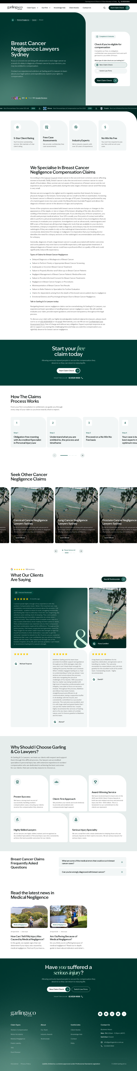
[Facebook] (106, 1014)
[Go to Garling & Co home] (14, 8)
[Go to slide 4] (75, 455)
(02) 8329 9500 (46, 322)
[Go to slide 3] (72, 455)
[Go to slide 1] (64, 455)
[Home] (12, 20)
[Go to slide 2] (69, 455)
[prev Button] (54, 455)
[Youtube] (100, 1014)
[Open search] (104, 8)
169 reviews (30, 569)
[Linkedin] (118, 1014)
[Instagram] (112, 1014)
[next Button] (82, 455)
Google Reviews (41, 98)
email (60, 322)
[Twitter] (124, 1014)
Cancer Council (50, 178)
